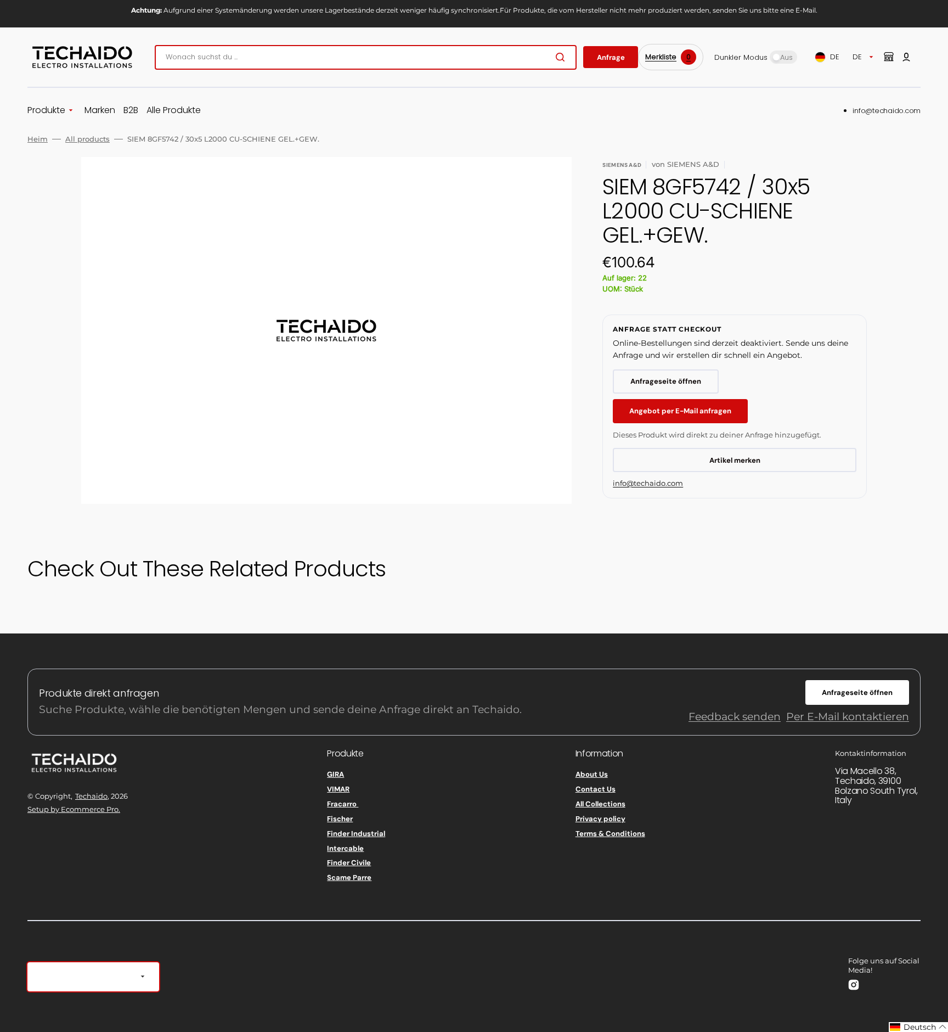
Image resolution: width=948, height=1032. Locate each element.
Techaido (91, 796)
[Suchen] (562, 57)
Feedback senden (735, 716)
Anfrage (611, 57)
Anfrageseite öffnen (665, 381)
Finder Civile (349, 862)
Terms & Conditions (610, 833)
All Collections (600, 804)
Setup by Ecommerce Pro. (73, 809)
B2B (130, 110)
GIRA (335, 774)
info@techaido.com (887, 110)
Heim (37, 138)
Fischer (340, 818)
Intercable (345, 848)
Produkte (46, 110)
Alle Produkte (173, 110)
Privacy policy (600, 818)
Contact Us (595, 789)
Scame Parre (349, 877)
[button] (906, 57)
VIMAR (338, 789)
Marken (99, 110)
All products (87, 138)
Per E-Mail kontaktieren (847, 716)
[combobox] (366, 57)
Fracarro (342, 804)
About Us (591, 774)
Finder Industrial (356, 833)
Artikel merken (734, 460)
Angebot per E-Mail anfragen (680, 411)
